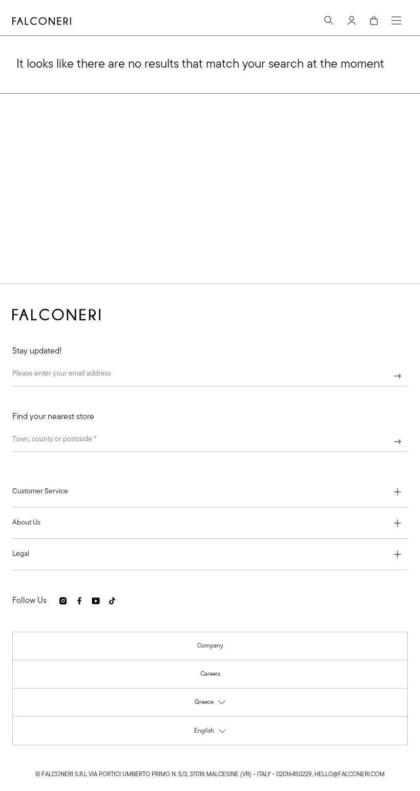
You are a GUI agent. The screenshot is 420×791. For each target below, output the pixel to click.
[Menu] (396, 20)
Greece (210, 704)
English (210, 733)
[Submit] (397, 376)
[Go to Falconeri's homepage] (41, 21)
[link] (210, 646)
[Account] (351, 20)
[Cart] (374, 20)
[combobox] (210, 441)
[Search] (329, 20)
